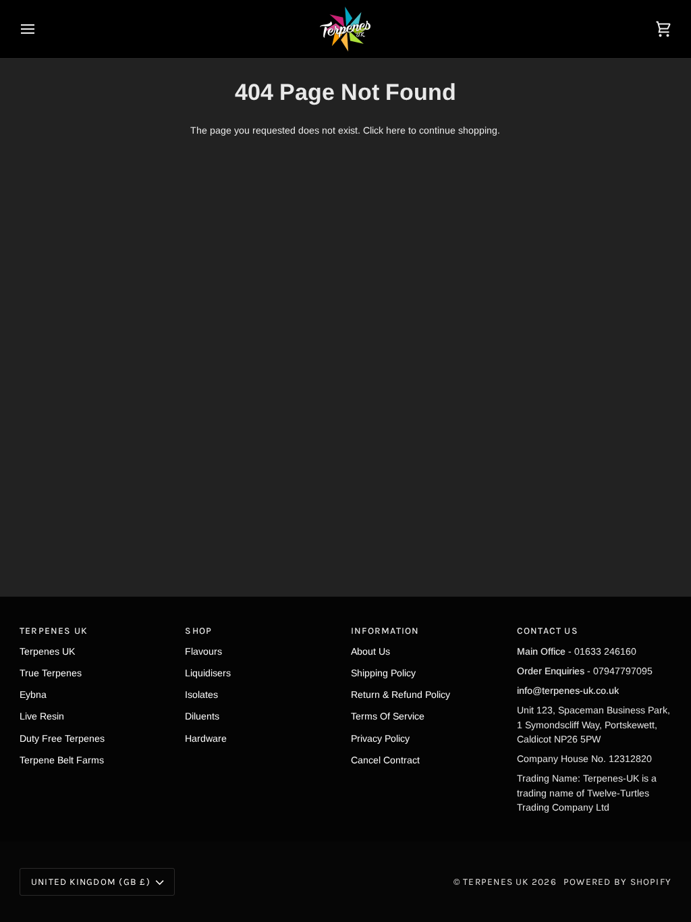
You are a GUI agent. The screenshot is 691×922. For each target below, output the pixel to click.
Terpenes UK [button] (54, 630)
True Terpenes (51, 673)
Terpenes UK (47, 651)
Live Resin (42, 716)
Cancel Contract (385, 760)
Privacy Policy (380, 738)
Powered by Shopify (617, 881)
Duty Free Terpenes (62, 738)
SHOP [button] (198, 630)
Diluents (202, 716)
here (396, 130)
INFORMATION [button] (385, 630)
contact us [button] (547, 630)
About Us (370, 651)
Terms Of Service (387, 716)
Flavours (203, 651)
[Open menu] (40, 29)
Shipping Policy (383, 673)
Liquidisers (208, 673)
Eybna (33, 694)
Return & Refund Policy (400, 694)
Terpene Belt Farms (62, 760)
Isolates (201, 694)
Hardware (206, 738)
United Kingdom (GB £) (90, 881)
